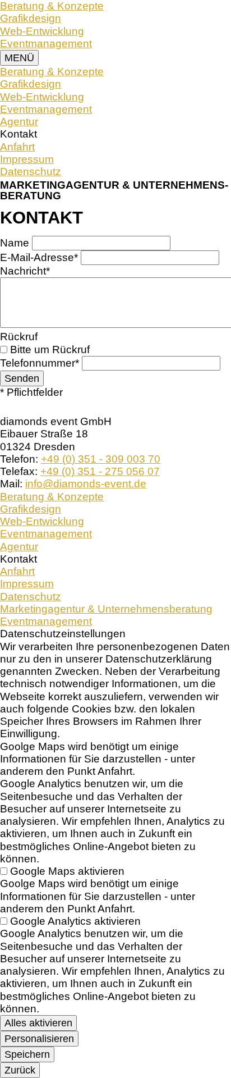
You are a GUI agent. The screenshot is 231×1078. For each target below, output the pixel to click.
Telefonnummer (39, 363)
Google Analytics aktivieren (75, 921)
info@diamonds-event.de (85, 484)
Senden (21, 378)
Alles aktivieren (38, 1023)
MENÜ (19, 57)
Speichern (27, 1054)
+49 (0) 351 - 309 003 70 (100, 459)
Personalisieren (39, 1038)
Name (16, 243)
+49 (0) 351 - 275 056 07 (100, 471)
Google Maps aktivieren (67, 871)
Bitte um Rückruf (50, 349)
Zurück (19, 1070)
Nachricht (25, 271)
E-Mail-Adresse (39, 257)
